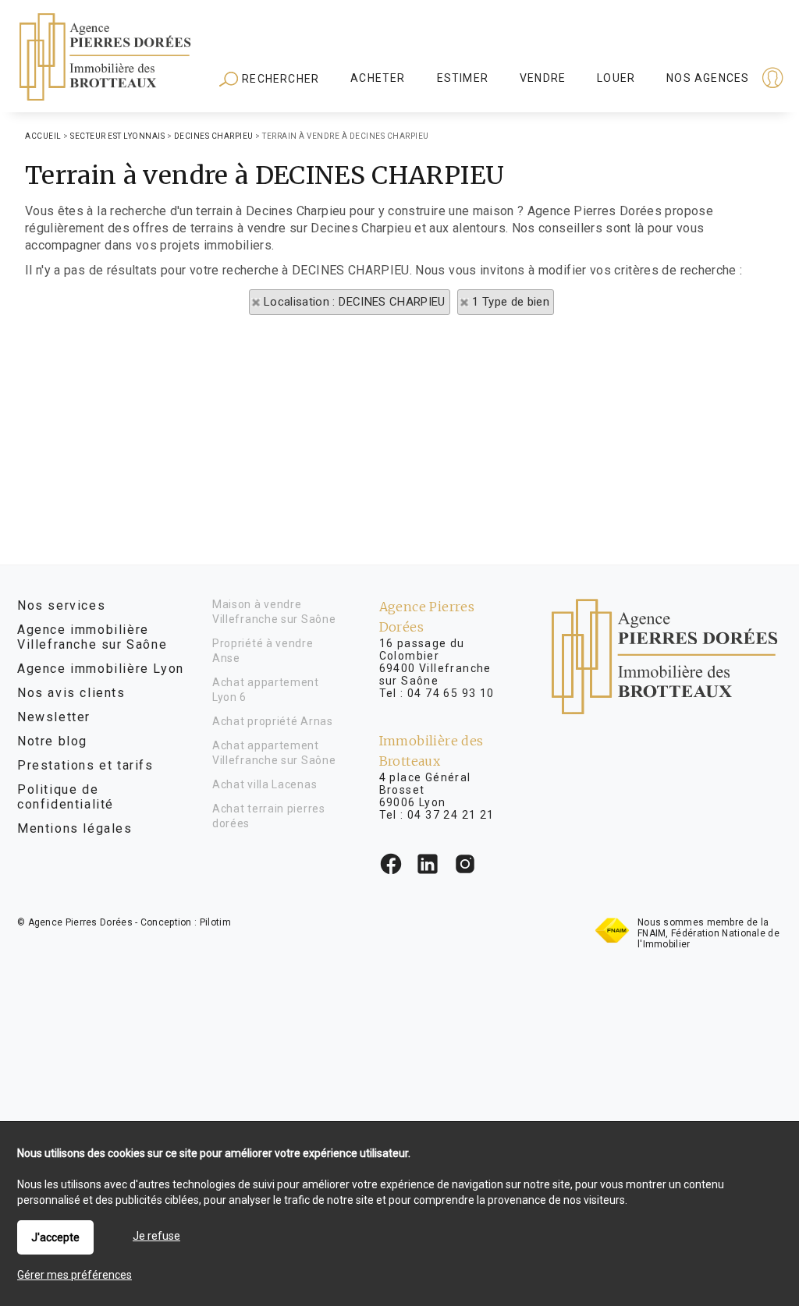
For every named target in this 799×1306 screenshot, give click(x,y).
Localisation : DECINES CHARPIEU (355, 302)
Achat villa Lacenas (264, 784)
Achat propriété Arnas (272, 721)
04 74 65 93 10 (451, 693)
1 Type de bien (510, 302)
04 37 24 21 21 (451, 815)
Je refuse (156, 1236)
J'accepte (55, 1237)
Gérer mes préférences (74, 1275)
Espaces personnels (711, 79)
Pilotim (215, 922)
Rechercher (279, 79)
